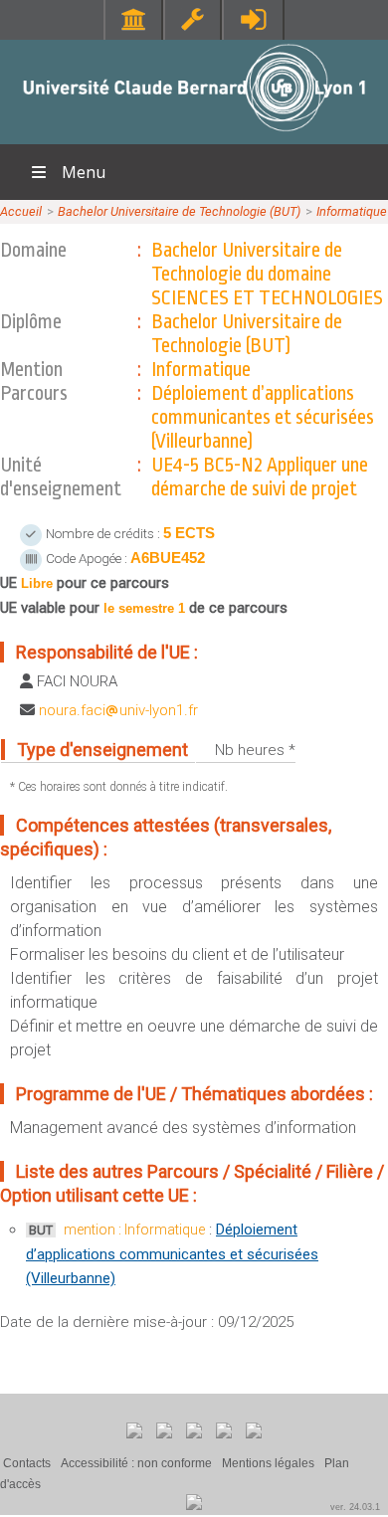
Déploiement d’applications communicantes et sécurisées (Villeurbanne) (172, 1254)
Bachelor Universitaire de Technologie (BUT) (179, 211)
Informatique (351, 211)
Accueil (21, 211)
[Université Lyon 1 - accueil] (194, 133)
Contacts (27, 1463)
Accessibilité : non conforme (136, 1463)
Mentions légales (268, 1463)
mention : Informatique (134, 1229)
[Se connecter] (253, 19)
